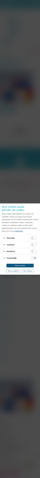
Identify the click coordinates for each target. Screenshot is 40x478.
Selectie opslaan (20, 265)
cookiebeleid (18, 231)
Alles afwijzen (27, 271)
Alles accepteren (13, 271)
